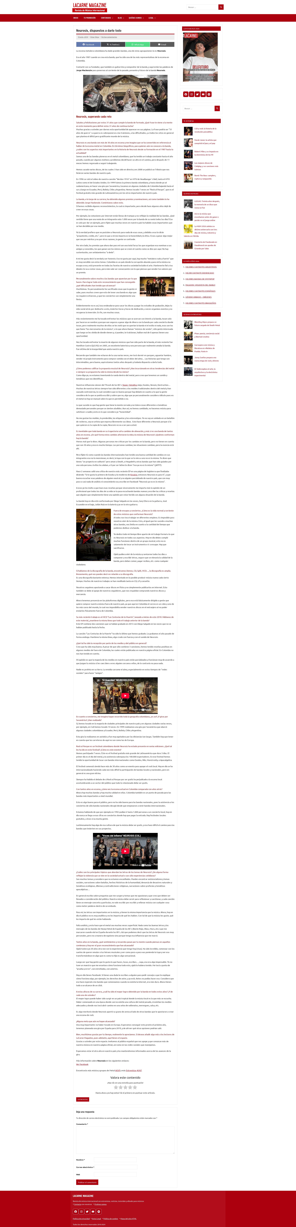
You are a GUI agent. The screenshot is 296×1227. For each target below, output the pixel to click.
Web (78, 1174)
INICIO (75, 18)
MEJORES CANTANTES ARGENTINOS (201, 267)
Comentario (82, 1124)
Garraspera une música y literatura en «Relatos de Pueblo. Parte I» (204, 348)
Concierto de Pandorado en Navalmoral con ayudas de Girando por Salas (205, 245)
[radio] (116, 1087)
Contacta (77, 1204)
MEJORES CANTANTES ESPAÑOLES (200, 291)
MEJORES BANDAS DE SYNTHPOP (200, 279)
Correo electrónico (85, 1167)
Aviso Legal (96, 1218)
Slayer (125, 385)
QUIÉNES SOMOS (135, 18)
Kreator (133, 474)
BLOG (120, 18)
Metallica (133, 385)
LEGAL (151, 18)
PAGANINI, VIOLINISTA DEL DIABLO (200, 285)
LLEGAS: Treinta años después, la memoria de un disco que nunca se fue (207, 204)
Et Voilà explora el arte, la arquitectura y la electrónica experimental (205, 372)
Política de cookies (110, 1218)
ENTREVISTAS (83, 1099)
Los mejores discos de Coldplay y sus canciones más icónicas (206, 166)
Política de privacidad (81, 1218)
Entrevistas (131, 1070)
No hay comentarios (109, 37)
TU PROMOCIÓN (90, 18)
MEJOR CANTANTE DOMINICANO (200, 273)
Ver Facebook (82, 1064)
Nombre (80, 1159)
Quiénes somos (100, 1204)
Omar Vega (94, 37)
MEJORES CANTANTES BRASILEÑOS (201, 303)
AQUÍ (117, 1070)
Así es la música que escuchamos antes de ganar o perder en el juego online (206, 216)
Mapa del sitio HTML (129, 1218)
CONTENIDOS (106, 18)
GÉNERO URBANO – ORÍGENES (199, 297)
